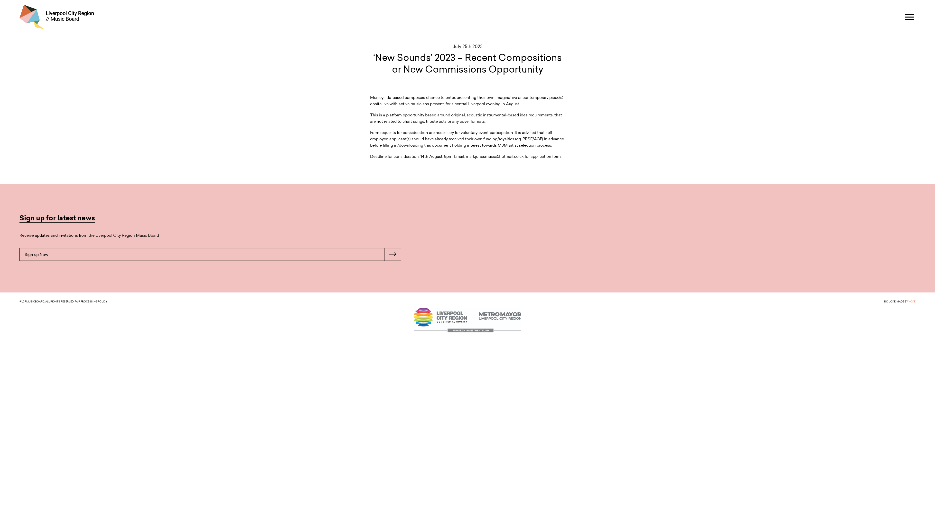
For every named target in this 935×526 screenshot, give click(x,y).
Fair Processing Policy (91, 301)
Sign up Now (36, 254)
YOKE (912, 301)
